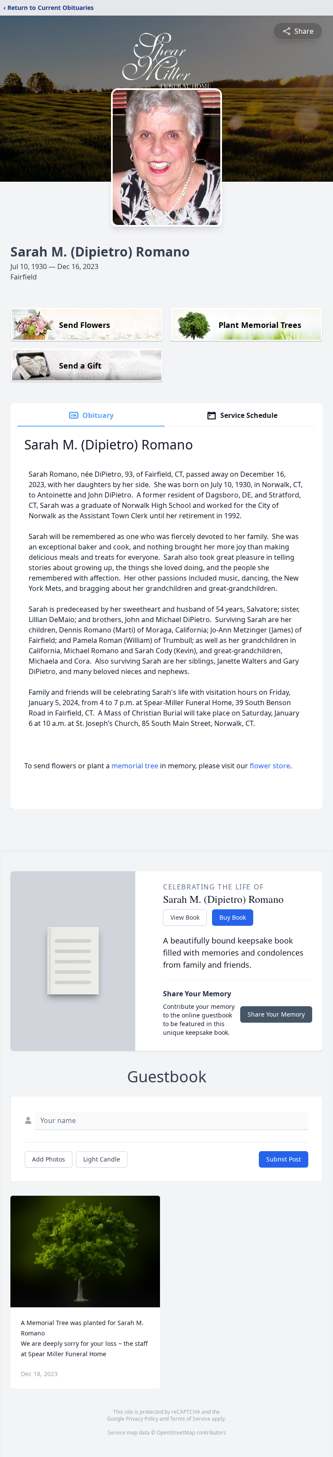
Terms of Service (190, 1418)
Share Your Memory (276, 1014)
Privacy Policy (142, 1418)
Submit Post (283, 1159)
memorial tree (134, 765)
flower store (270, 765)
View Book (184, 917)
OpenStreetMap (176, 1432)
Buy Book (232, 917)
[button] (85, 1252)
